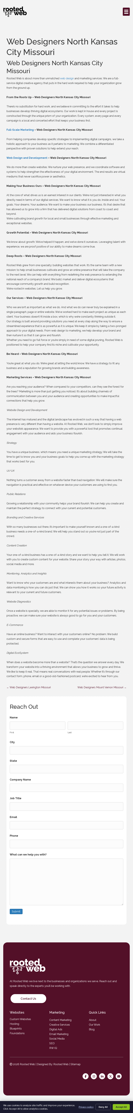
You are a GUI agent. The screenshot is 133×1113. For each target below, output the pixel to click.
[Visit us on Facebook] (86, 1076)
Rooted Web (61, 1064)
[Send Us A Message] (119, 1076)
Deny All (103, 1107)
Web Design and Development (26, 157)
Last (70, 732)
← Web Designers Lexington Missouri (28, 687)
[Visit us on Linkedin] (103, 1076)
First (12, 732)
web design (67, 78)
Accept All (121, 1107)
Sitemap (76, 1064)
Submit (16, 911)
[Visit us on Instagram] (94, 1076)
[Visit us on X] (111, 1076)
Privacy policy (86, 1107)
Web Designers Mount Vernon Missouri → (102, 687)
